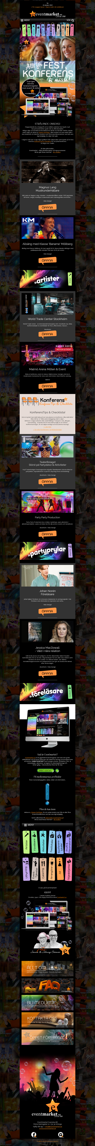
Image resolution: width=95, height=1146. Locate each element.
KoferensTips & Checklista (42, 141)
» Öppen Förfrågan (36, 812)
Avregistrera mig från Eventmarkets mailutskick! (47, 1141)
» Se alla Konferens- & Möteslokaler (47, 430)
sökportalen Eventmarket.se (54, 818)
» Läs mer (47, 427)
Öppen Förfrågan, (44, 132)
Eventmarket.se (30, 758)
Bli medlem (57, 152)
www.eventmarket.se (47, 1128)
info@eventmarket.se (53, 1126)
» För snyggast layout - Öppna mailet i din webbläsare (47, 7)
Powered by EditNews (47, 1143)
